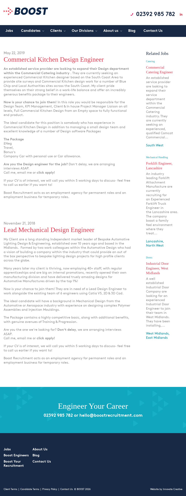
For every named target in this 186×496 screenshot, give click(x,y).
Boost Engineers (16, 455)
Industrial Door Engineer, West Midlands (157, 268)
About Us (40, 449)
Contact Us (42, 461)
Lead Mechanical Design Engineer (49, 229)
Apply (151, 153)
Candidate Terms (29, 489)
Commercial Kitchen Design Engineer (54, 59)
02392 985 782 (155, 14)
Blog (36, 455)
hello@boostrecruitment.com (111, 415)
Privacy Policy (49, 489)
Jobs (7, 449)
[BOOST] (26, 14)
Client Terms (10, 489)
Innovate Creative (172, 489)
